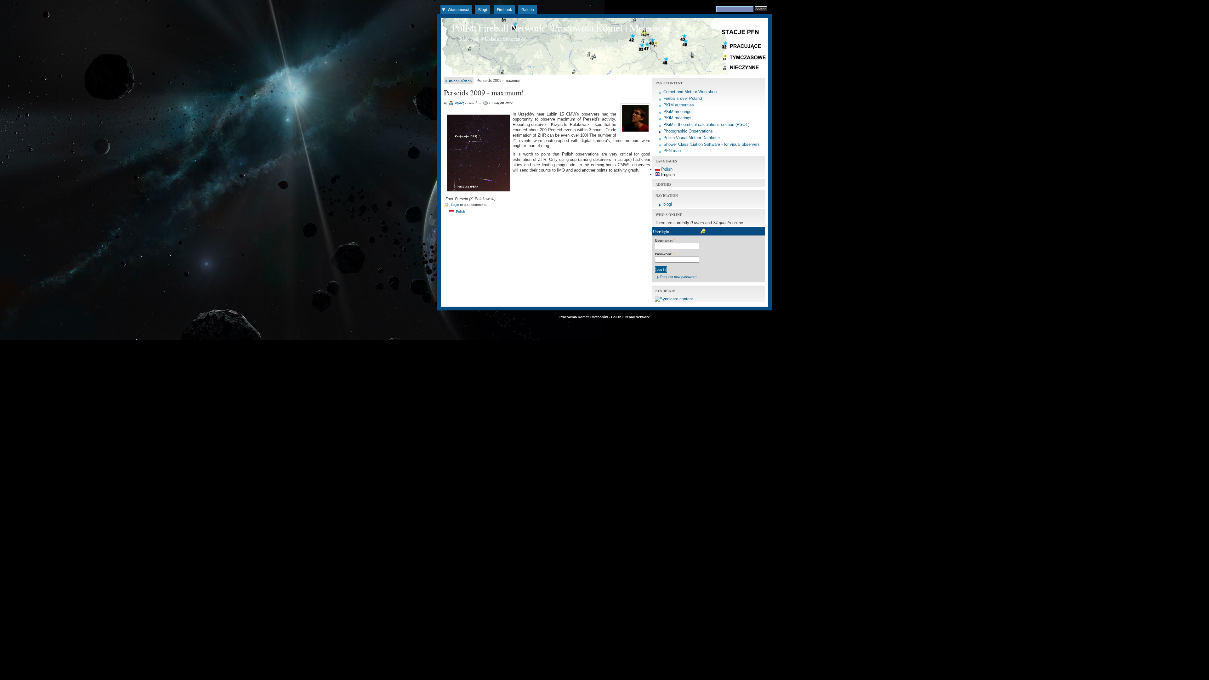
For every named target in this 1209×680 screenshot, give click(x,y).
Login (455, 205)
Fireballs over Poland (682, 98)
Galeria (527, 10)
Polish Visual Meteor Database (691, 137)
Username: (665, 240)
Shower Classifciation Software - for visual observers (711, 144)
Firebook (504, 10)
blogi (667, 204)
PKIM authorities (678, 105)
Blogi (482, 10)
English (667, 174)
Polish (460, 211)
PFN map (672, 150)
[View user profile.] (634, 133)
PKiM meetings (677, 111)
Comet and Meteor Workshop (690, 91)
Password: (665, 254)
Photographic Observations (688, 131)
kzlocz (459, 102)
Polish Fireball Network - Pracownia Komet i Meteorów (561, 27)
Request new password (678, 277)
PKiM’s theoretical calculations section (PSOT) (706, 124)
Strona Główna (459, 81)
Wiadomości (458, 10)
